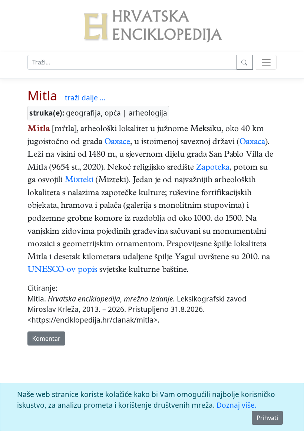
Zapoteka (212, 168)
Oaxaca (252, 142)
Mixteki (79, 180)
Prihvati (267, 418)
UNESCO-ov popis (62, 270)
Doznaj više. (237, 405)
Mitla (42, 95)
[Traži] (245, 62)
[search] (266, 62)
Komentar (46, 338)
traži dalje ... (85, 98)
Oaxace (117, 142)
